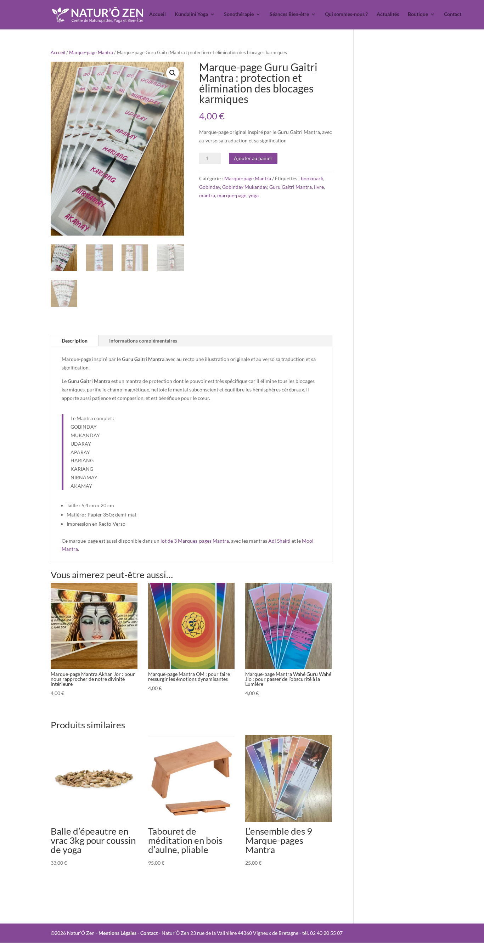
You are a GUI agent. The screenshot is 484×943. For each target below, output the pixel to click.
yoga (253, 195)
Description (75, 341)
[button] (172, 73)
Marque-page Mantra (91, 52)
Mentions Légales (117, 933)
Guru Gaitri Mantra (290, 187)
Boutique (418, 14)
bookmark (312, 178)
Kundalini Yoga (191, 14)
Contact (452, 14)
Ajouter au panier (253, 158)
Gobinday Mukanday (244, 187)
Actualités (388, 14)
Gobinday (209, 187)
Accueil (157, 14)
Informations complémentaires (143, 341)
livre (319, 187)
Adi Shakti (279, 541)
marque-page (231, 195)
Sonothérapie (239, 14)
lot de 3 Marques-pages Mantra (195, 541)
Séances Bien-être (289, 14)
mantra (207, 195)
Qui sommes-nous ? (346, 14)
